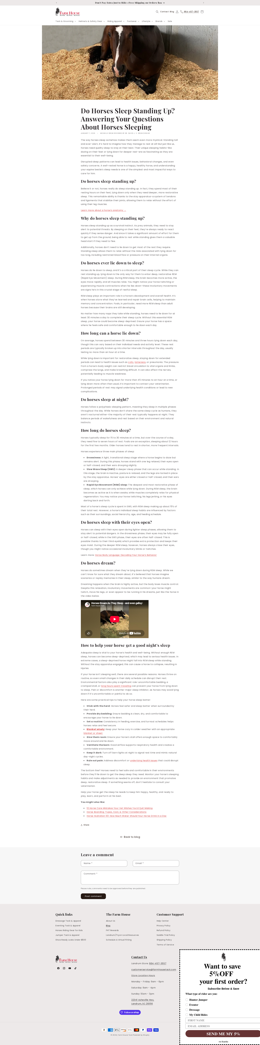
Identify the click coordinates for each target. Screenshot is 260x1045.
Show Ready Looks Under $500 (71, 940)
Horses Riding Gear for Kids (69, 930)
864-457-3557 (157, 963)
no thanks (216, 1042)
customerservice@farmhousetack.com (153, 969)
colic (131, 362)
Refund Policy (163, 930)
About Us (110, 921)
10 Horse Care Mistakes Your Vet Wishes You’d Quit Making (120, 808)
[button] (65, 21)
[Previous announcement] (56, 2)
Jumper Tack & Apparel (67, 935)
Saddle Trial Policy (166, 935)
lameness (140, 362)
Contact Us (139, 957)
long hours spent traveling (116, 686)
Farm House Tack (125, 1035)
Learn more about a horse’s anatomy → (103, 210)
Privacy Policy (163, 925)
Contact (164, 11)
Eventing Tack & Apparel (68, 925)
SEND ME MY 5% (216, 1034)
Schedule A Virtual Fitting (119, 940)
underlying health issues (143, 760)
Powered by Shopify (141, 1035)
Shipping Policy (164, 940)
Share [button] (86, 825)
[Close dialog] (257, 951)
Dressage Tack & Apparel (68, 921)
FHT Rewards (112, 930)
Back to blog (132, 837)
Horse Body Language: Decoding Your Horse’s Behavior (126, 555)
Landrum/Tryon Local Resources (122, 935)
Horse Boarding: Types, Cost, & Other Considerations (117, 812)
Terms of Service (165, 944)
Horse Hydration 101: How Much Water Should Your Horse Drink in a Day (127, 815)
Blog (172, 11)
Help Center (163, 921)
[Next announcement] (204, 2)
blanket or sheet (93, 733)
